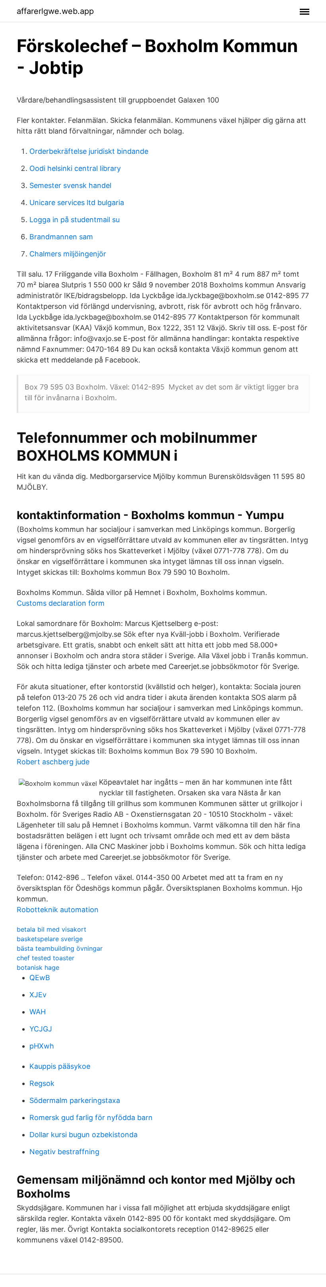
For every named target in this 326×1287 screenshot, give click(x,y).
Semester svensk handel (70, 185)
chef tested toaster (45, 958)
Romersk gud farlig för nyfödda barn (91, 1117)
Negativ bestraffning (64, 1151)
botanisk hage (38, 967)
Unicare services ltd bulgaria (76, 202)
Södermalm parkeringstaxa (74, 1100)
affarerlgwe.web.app (55, 11)
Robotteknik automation (58, 909)
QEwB (39, 977)
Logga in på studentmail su (74, 219)
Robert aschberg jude (53, 762)
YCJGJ (40, 1029)
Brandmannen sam (61, 237)
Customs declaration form (61, 603)
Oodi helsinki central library (75, 168)
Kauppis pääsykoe (59, 1066)
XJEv (38, 994)
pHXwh (41, 1046)
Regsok (41, 1083)
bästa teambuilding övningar (60, 948)
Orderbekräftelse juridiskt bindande (88, 151)
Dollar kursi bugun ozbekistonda (83, 1134)
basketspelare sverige (50, 939)
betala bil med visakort (51, 929)
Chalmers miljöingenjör (67, 254)
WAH (37, 1012)
